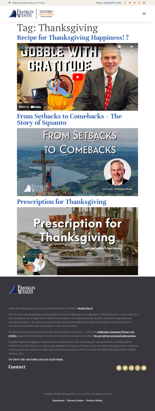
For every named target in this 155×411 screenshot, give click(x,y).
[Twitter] (125, 368)
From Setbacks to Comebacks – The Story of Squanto (69, 119)
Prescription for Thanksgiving (61, 202)
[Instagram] (137, 368)
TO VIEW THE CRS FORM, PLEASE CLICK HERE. (36, 359)
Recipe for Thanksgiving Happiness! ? (73, 37)
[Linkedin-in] (131, 368)
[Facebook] (119, 368)
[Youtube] (144, 368)
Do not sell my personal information (115, 335)
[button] (144, 13)
